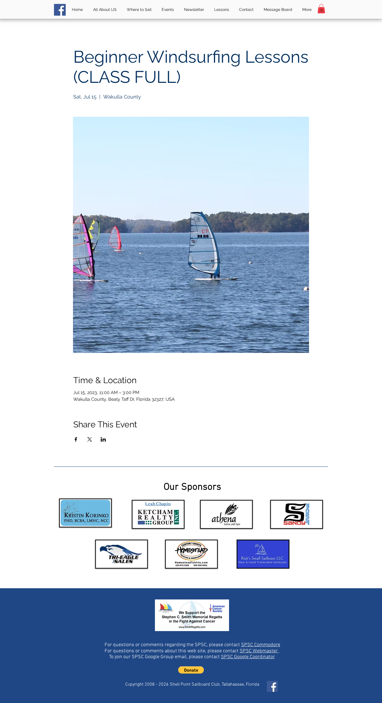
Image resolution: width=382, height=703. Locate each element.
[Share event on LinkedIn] (103, 439)
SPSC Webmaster (259, 651)
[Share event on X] (89, 439)
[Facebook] (60, 10)
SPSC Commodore (260, 645)
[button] (321, 8)
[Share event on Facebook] (76, 439)
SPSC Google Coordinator (248, 657)
